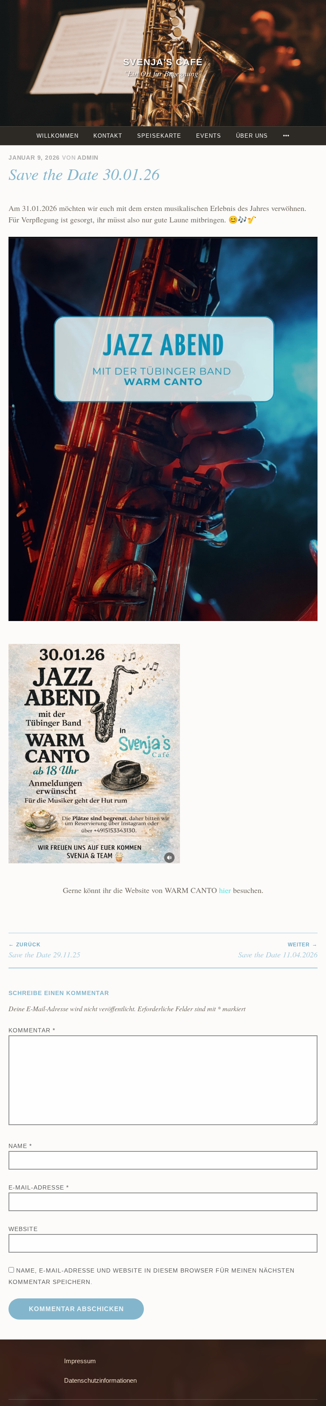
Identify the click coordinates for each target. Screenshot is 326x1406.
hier (225, 890)
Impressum (80, 1360)
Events (208, 136)
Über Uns (252, 136)
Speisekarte (159, 136)
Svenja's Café (163, 62)
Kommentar (31, 1030)
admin (87, 158)
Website (23, 1229)
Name (20, 1146)
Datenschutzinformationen (100, 1380)
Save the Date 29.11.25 (44, 951)
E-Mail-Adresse (38, 1187)
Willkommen (58, 136)
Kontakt (107, 136)
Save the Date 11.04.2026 (278, 951)
